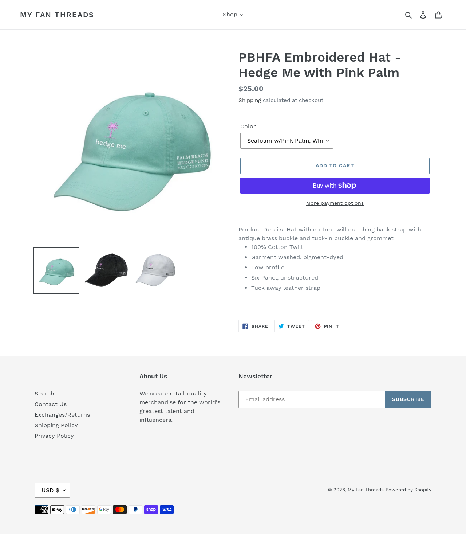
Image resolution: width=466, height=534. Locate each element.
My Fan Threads (57, 14)
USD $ (50, 490)
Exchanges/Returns (62, 414)
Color (248, 126)
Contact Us (51, 404)
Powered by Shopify (408, 489)
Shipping (249, 100)
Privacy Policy (54, 435)
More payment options (335, 203)
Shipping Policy (56, 425)
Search (44, 393)
